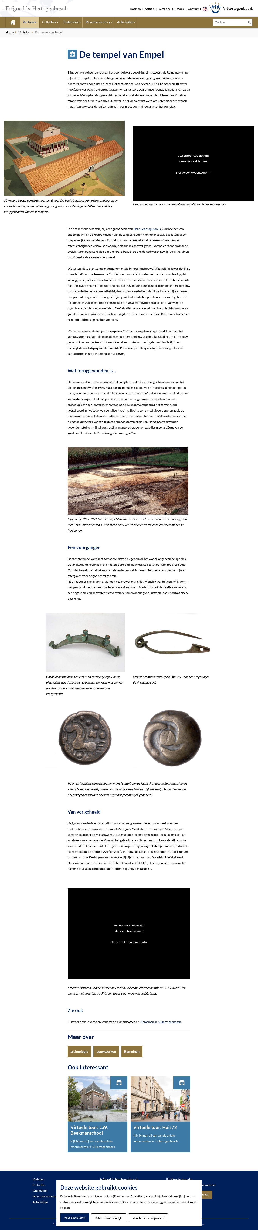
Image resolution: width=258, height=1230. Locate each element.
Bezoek (179, 8)
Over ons (165, 8)
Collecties (39, 1185)
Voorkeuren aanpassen (148, 1218)
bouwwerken (106, 1051)
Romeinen (132, 1051)
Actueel (150, 8)
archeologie (79, 1051)
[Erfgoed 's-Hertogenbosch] (231, 7)
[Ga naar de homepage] (31, 8)
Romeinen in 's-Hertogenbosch (161, 1021)
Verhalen (38, 1179)
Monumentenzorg (44, 1196)
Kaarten (135, 8)
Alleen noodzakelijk (108, 1218)
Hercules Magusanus (147, 229)
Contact (193, 8)
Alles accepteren (74, 1217)
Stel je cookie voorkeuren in (193, 172)
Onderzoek (40, 1190)
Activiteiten (40, 1202)
